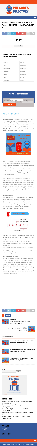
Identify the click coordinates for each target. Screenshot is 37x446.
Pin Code (4, 436)
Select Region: (18, 102)
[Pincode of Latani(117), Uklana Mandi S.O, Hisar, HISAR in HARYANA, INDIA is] (5, 360)
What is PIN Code (11, 114)
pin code (8, 315)
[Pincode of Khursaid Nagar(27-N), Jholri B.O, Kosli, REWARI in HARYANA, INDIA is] (5, 351)
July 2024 (4, 429)
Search (3, 369)
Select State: (6, 100)
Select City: (25, 100)
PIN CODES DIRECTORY (20, 444)
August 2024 (4, 428)
